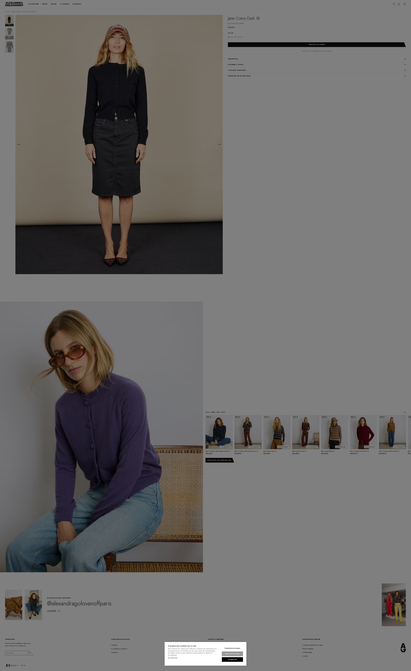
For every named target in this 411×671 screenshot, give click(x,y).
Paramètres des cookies (232, 648)
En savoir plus (173, 658)
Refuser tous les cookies (232, 653)
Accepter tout (232, 659)
